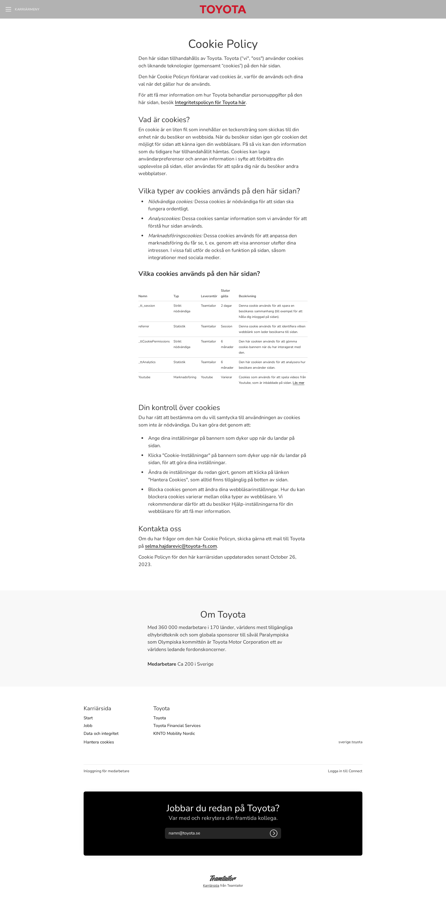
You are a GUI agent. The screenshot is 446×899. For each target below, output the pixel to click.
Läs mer (298, 383)
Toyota (159, 718)
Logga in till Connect (345, 771)
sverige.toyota (350, 742)
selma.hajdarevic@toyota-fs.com (181, 546)
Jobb (88, 725)
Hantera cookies (99, 742)
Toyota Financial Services (177, 725)
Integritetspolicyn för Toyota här (210, 102)
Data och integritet (101, 733)
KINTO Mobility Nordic (174, 733)
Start (88, 718)
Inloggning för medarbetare (106, 771)
